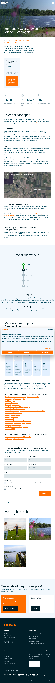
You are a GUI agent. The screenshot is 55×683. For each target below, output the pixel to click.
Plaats (6, 472)
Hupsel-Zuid (10, 538)
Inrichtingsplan (10, 401)
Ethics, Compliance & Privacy (32, 680)
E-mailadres (8, 464)
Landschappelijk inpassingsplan (15, 399)
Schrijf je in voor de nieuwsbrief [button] (12, 81)
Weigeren (10, 352)
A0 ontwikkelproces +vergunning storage (18, 423)
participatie (34, 123)
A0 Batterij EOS (10, 429)
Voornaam (8, 456)
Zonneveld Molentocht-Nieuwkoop (14, 564)
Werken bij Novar (9, 663)
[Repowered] (32, 675)
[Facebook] (12, 670)
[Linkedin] (14, 670)
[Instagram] (17, 670)
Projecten (7, 41)
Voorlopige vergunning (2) (14, 405)
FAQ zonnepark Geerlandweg (15, 439)
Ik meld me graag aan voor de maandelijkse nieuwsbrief (24, 483)
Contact (35, 608)
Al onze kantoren (9, 647)
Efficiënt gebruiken (34, 641)
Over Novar (8, 654)
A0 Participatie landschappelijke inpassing (18, 421)
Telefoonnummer (33, 464)
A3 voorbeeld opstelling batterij (15, 409)
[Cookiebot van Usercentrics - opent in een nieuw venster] (47, 330)
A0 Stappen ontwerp (12, 417)
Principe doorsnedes (12, 403)
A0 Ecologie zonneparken (13, 425)
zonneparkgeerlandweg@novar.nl (12, 73)
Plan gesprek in (10, 608)
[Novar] (21, 675)
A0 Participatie (10, 419)
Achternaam (32, 456)
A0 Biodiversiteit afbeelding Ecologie (17, 427)
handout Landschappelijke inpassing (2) (18, 407)
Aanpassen (26, 352)
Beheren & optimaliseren (36, 643)
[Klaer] (42, 675)
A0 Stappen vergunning (13, 415)
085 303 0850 (8, 635)
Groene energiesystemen (36, 634)
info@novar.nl (8, 633)
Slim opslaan (32, 639)
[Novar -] (5, 3)
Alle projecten (9, 571)
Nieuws (6, 661)
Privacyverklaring (45, 680)
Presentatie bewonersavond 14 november (18, 437)
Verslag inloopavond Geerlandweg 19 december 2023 (22, 397)
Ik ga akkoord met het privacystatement (19, 489)
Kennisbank (8, 659)
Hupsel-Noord (34, 538)
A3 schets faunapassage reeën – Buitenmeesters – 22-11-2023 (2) (26, 411)
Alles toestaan (45, 352)
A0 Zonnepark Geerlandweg (14, 413)
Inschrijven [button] (34, 664)
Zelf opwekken (33, 636)
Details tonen (48, 348)
